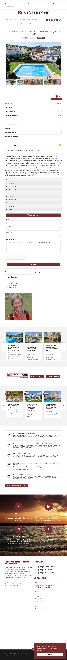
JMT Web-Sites (16, 655)
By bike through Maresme (23, 474)
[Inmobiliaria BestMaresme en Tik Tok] (52, 20)
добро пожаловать (10, 24)
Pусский (31, 3)
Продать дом (39, 599)
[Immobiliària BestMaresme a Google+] (57, 20)
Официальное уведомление (43, 609)
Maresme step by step (21, 453)
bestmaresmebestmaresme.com (16, 3)
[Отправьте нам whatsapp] (60, 20)
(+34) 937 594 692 (53, 376)
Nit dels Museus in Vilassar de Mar (25, 433)
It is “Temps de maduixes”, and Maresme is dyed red (32, 443)
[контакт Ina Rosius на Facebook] (8, 317)
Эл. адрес (9, 226)
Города (8, 19)
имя (7, 219)
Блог (36, 606)
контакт (37, 604)
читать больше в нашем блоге (17, 485)
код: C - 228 (27, 24)
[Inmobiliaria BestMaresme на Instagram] (13, 317)
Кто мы (37, 596)
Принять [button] (50, 654)
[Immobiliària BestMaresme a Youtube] (55, 20)
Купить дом (38, 601)
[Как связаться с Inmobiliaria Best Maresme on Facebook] (11, 317)
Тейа (19, 24)
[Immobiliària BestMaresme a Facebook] (47, 20)
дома (36, 591)
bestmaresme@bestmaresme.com (14, 278)
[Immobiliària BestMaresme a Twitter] (49, 20)
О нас (15, 19)
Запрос (34, 19)
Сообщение (10, 239)
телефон (9, 232)
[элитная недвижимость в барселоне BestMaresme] (33, 13)
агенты (37, 594)
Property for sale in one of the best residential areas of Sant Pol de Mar (36, 464)
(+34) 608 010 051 (36, 376)
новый (8, 393)
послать (33, 264)
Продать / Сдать (25, 19)
